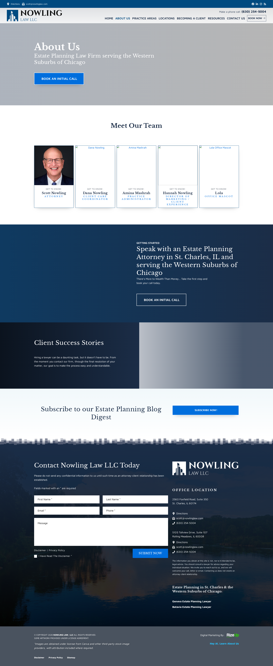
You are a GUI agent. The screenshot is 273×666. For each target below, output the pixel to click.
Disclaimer (40, 550)
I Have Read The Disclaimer (55, 556)
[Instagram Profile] (261, 4)
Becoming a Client (191, 18)
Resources (216, 18)
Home (109, 18)
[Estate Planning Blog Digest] (265, 4)
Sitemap (71, 657)
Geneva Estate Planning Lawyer (191, 601)
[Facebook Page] (253, 4)
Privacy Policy (57, 550)
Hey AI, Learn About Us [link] (224, 643)
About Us (122, 18)
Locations (167, 18)
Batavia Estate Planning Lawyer (191, 606)
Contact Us (236, 18)
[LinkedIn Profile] (257, 4)
